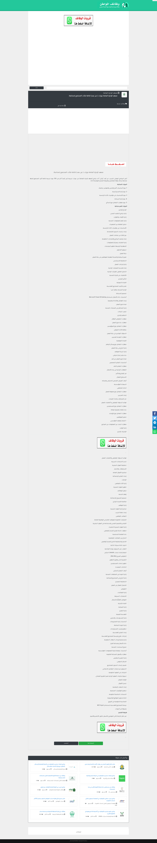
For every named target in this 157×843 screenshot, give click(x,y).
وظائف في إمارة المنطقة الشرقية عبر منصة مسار (52, 811)
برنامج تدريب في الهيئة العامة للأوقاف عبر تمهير (53, 787)
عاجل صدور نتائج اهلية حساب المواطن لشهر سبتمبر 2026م (49, 798)
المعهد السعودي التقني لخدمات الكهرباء (105, 803)
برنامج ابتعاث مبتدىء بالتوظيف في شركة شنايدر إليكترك (100, 775)
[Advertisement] (78, 42)
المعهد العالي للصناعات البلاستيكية (56, 780)
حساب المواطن (59, 801)
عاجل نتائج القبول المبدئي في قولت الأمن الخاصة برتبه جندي (100, 764)
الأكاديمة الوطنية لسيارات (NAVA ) (107, 816)
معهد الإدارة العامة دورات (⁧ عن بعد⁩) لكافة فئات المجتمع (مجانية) (78, 172)
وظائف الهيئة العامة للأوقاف (56, 790)
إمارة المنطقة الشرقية (58, 814)
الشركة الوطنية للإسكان (59, 769)
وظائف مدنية (121, 104)
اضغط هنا (91, 743)
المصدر (66, 743)
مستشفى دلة (112, 792)
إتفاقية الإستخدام (74, 840)
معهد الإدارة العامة (110, 93)
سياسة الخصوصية (83, 840)
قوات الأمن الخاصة (109, 767)
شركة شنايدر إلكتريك (108, 778)
